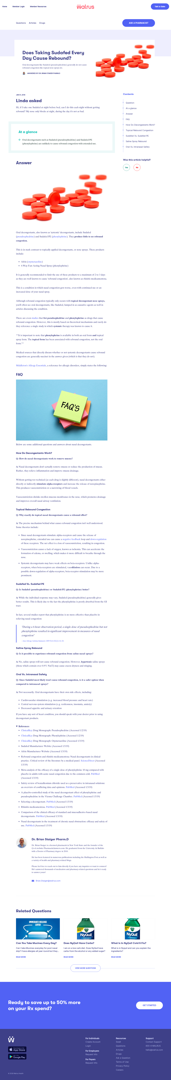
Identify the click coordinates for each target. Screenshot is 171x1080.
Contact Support (154, 1041)
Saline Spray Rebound (136, 141)
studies (35, 318)
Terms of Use (122, 1061)
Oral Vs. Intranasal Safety (138, 146)
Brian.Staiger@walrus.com (48, 880)
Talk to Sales (160, 6)
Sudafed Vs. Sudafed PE (137, 135)
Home (4, 6)
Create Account (93, 1041)
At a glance (131, 108)
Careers (119, 1069)
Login (88, 1045)
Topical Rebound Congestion (139, 130)
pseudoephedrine (25, 236)
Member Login (19, 6)
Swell (118, 1041)
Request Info (91, 1054)
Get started (149, 1005)
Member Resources (38, 6)
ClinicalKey (26, 730)
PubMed (95, 773)
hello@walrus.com (154, 1049)
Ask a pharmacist (138, 23)
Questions (21, 23)
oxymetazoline (35, 261)
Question (130, 102)
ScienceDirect (87, 760)
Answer (129, 113)
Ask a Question (123, 1057)
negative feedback (71, 539)
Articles (32, 23)
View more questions (85, 968)
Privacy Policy (122, 1065)
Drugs (42, 23)
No (137, 167)
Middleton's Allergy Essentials (31, 365)
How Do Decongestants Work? (140, 124)
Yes (126, 167)
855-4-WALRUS (153, 1045)
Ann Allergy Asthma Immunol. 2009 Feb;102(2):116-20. (43, 641)
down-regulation (98, 539)
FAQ (128, 119)
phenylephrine (60, 236)
